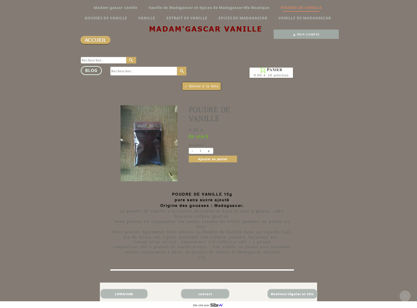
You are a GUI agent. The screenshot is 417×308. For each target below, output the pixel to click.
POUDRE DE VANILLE (301, 7)
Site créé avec (201, 305)
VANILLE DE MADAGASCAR (304, 17)
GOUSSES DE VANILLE (106, 17)
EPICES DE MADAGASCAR (242, 17)
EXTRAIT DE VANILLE (186, 17)
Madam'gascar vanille (115, 7)
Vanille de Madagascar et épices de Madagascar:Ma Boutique (209, 7)
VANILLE (146, 17)
